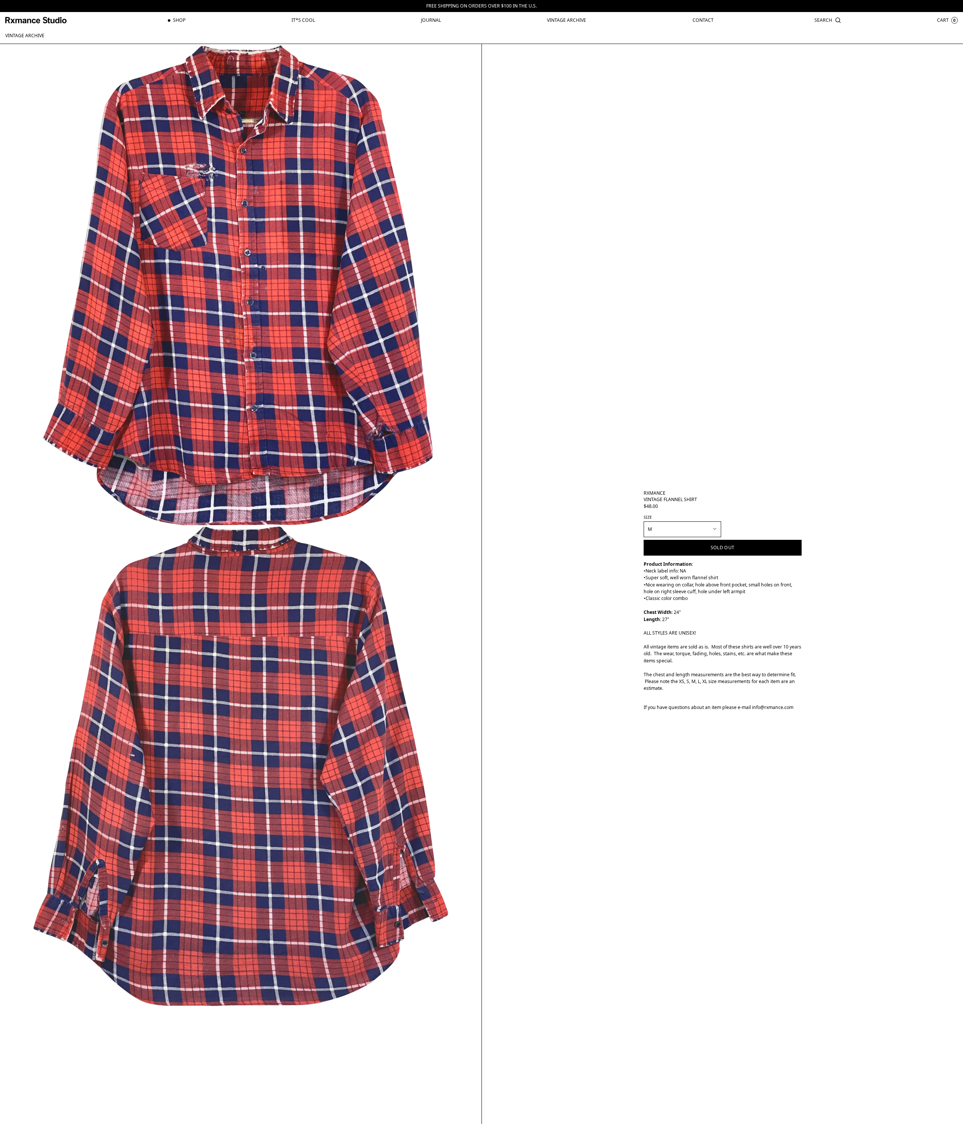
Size (648, 517)
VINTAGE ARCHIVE (24, 35)
